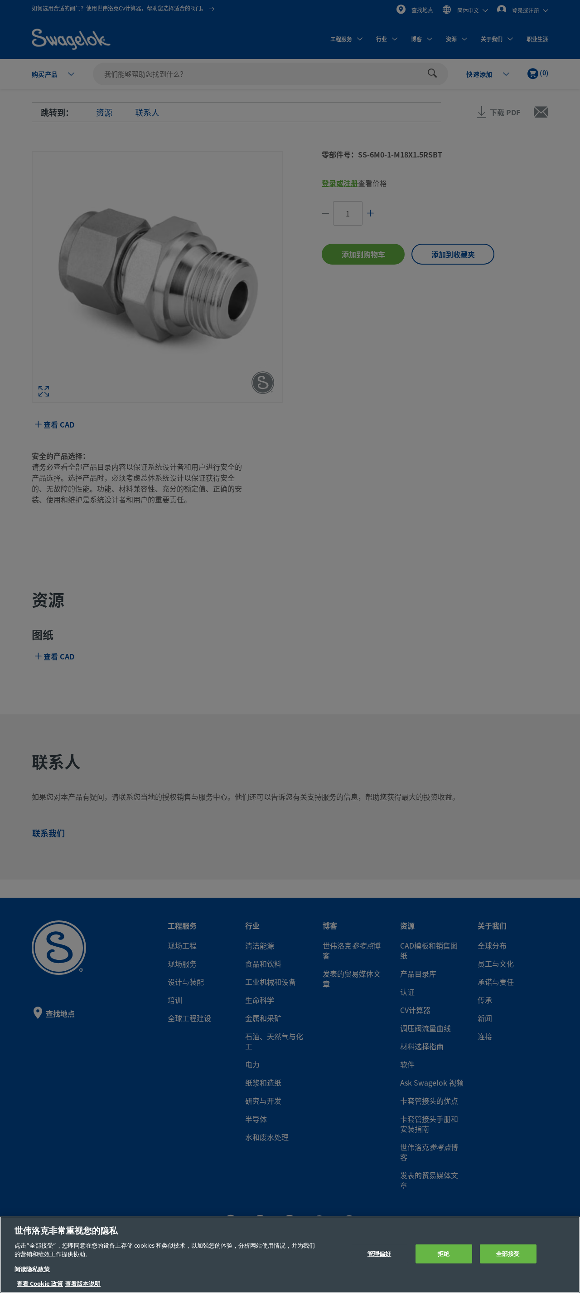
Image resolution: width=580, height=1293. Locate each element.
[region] (290, 1254)
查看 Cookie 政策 (40, 1283)
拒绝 (444, 1253)
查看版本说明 (83, 1283)
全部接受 (508, 1253)
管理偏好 (379, 1253)
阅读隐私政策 (32, 1269)
